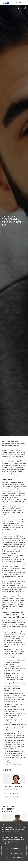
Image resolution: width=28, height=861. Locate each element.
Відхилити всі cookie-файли (14, 853)
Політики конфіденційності (9, 842)
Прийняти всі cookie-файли (14, 848)
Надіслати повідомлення (13, 793)
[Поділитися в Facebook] (25, 8)
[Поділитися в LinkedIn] (18, 8)
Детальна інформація (12, 797)
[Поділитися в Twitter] (21, 8)
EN (20, 2)
